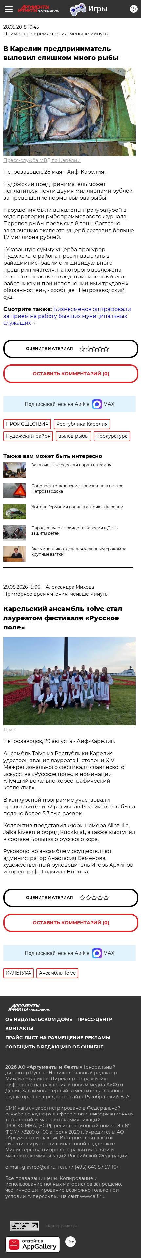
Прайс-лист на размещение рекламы (57, 1038)
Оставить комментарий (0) (71, 374)
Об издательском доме (38, 1019)
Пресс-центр (94, 1019)
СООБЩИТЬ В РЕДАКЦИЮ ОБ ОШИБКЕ (54, 1047)
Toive (9, 730)
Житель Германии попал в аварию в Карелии (77, 506)
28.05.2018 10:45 (21, 27)
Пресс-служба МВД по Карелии (42, 160)
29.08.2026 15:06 (21, 587)
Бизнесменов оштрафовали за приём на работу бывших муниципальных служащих (67, 316)
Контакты (19, 1028)
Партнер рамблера (61, 1226)
